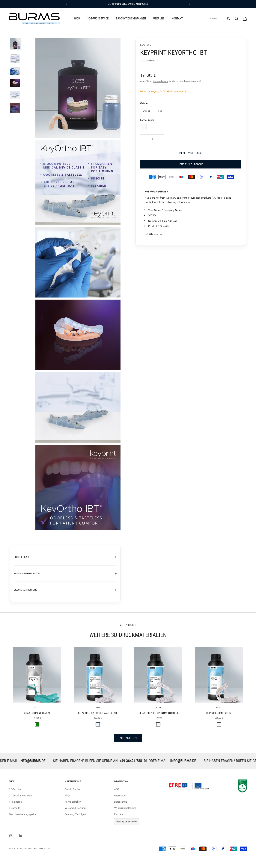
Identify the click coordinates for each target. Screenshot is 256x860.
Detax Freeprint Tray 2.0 (37, 713)
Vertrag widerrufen (126, 821)
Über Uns (158, 18)
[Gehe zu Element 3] (15, 71)
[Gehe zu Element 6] (15, 107)
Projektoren (15, 802)
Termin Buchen (73, 789)
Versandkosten (160, 81)
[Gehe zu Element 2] (15, 58)
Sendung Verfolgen (75, 814)
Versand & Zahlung (75, 808)
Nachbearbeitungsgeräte (22, 814)
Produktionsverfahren (131, 18)
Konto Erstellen (73, 802)
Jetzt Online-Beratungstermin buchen (128, 4)
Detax (37, 708)
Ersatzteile (14, 808)
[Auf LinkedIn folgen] (20, 836)
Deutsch (213, 18)
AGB (116, 789)
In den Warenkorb (190, 153)
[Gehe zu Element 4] (15, 83)
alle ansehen (128, 738)
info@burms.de (153, 234)
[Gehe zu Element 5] (15, 95)
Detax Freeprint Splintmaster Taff (97, 713)
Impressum (120, 795)
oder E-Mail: (127, 760)
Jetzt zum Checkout (191, 164)
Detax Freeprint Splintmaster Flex (158, 713)
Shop (76, 18)
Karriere (118, 814)
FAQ (67, 795)
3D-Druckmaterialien (20, 795)
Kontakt (177, 18)
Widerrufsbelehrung (125, 808)
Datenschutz (120, 802)
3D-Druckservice (98, 18)
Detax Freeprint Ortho (218, 713)
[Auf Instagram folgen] (11, 836)
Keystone (145, 44)
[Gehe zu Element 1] (15, 44)
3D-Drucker (15, 789)
